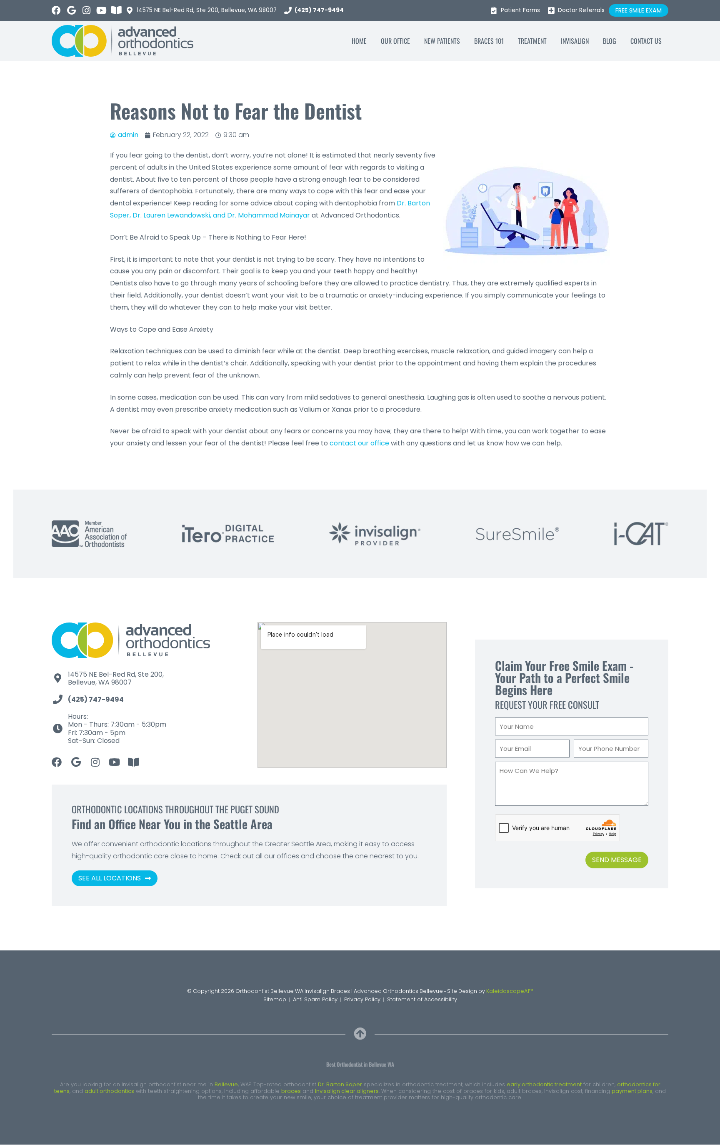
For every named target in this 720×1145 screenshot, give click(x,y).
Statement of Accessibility (422, 999)
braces (291, 1091)
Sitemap (274, 999)
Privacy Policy (362, 999)
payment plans (632, 1091)
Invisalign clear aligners (347, 1091)
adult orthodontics (109, 1091)
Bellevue (226, 1084)
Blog (609, 41)
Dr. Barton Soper (340, 1084)
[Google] (71, 10)
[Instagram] (86, 10)
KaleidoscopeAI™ (509, 991)
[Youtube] (101, 10)
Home (359, 41)
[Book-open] (116, 10)
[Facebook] (56, 10)
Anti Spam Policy (315, 999)
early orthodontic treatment (544, 1084)
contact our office (359, 443)
